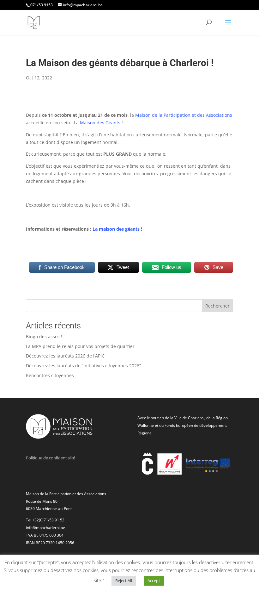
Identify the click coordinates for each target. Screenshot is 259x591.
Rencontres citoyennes (50, 375)
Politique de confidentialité (50, 458)
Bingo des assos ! (44, 336)
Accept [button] (154, 580)
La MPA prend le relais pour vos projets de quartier (80, 346)
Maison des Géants (100, 123)
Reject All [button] (123, 580)
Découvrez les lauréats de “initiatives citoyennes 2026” (83, 366)
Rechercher (217, 306)
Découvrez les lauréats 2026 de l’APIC (65, 356)
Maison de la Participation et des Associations (183, 115)
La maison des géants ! (117, 229)
